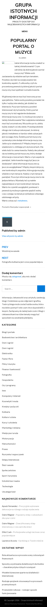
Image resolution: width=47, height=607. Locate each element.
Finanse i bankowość (11, 369)
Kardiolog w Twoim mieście (30, 540)
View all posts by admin (12, 236)
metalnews (22, 200)
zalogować (16, 276)
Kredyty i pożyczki (10, 406)
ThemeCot (21, 604)
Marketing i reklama (11, 427)
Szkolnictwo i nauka (11, 481)
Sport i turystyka (9, 475)
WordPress (38, 604)
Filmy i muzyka (8, 364)
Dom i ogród (7, 342)
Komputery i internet (11, 396)
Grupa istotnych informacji (23, 11)
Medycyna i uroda (10, 433)
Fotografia (6, 374)
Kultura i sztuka (9, 417)
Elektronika (7, 353)
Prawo (5, 449)
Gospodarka (7, 380)
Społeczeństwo (9, 470)
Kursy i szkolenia (9, 422)
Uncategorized (8, 491)
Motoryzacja (8, 438)
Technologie (7, 486)
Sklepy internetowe (10, 459)
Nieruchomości (9, 443)
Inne (4, 390)
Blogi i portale (8, 332)
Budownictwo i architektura (14, 337)
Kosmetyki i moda (10, 401)
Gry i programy (9, 385)
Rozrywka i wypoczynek (19, 207)
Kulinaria (6, 412)
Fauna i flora (7, 358)
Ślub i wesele (7, 465)
